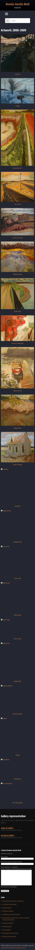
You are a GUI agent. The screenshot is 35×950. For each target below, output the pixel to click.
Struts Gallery (6, 930)
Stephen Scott (6, 926)
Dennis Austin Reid (17, 4)
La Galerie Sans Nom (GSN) (11, 914)
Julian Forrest (6, 907)
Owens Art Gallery (7, 923)
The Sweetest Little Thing (10, 933)
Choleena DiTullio (8, 911)
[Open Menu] (6, 13)
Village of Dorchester (9, 936)
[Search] (7, 20)
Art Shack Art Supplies (9, 904)
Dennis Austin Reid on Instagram (13, 901)
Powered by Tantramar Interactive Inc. (13, 947)
